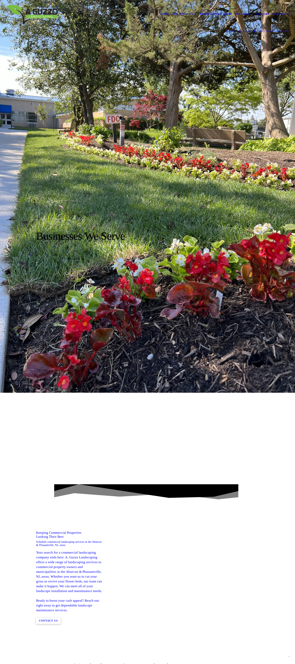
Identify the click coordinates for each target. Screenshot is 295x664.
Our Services (182, 13)
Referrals (243, 13)
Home (164, 13)
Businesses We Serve (216, 13)
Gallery (262, 13)
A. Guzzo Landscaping (273, 31)
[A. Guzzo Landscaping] (34, 14)
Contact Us (281, 13)
